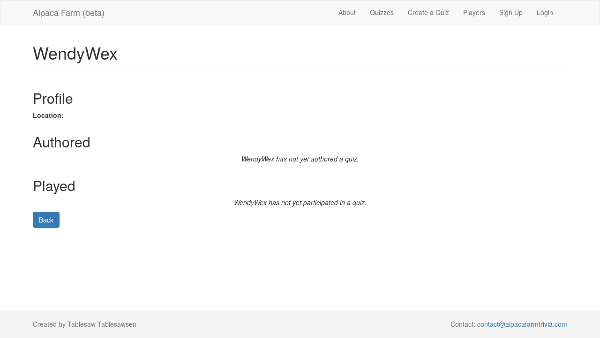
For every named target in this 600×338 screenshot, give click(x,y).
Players (474, 12)
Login (545, 12)
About (347, 12)
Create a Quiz (428, 12)
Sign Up (511, 12)
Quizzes (382, 12)
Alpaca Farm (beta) (69, 12)
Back (46, 219)
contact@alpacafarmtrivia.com (522, 324)
